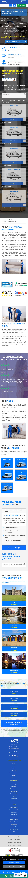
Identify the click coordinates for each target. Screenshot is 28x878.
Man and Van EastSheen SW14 (10, 221)
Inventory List (14, 814)
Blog (14, 831)
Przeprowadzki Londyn (14, 837)
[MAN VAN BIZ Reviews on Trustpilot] (21, 284)
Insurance (14, 775)
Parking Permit (14, 824)
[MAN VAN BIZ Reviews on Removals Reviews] (7, 284)
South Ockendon (14, 791)
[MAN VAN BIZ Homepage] (5, 1)
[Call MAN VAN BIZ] (14, 5)
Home (3, 219)
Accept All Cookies (14, 862)
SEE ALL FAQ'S (14, 548)
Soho (14, 801)
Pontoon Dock (14, 786)
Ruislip (14, 796)
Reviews (14, 768)
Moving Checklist (14, 819)
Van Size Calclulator (14, 809)
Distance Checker (14, 821)
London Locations (9, 219)
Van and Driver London (14, 839)
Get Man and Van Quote (16, 41)
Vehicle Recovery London (14, 845)
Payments (14, 817)
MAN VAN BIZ (6, 244)
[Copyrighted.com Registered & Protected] (14, 850)
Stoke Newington (14, 788)
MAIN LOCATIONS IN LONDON (14, 723)
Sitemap (14, 777)
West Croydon (14, 798)
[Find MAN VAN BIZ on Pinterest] (15, 756)
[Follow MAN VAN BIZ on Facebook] (9, 756)
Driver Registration (14, 826)
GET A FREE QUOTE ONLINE (15, 872)
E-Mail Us (14, 751)
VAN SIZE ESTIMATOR (12, 515)
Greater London (14, 793)
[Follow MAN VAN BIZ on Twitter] (12, 756)
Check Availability (14, 807)
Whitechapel (14, 784)
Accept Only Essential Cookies (14, 866)
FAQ (14, 765)
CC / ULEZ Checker (14, 829)
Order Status (14, 812)
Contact (14, 763)
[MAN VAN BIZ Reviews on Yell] (7, 294)
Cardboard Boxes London (14, 842)
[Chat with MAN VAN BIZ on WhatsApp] (7, 876)
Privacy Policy (22, 859)
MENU (23, 1)
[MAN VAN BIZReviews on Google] (21, 294)
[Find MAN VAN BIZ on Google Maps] (17, 756)
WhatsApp (22, 5)
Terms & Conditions (14, 772)
